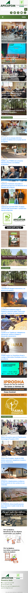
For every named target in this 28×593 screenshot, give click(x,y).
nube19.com (19, 592)
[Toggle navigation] (2, 17)
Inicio (24, 17)
